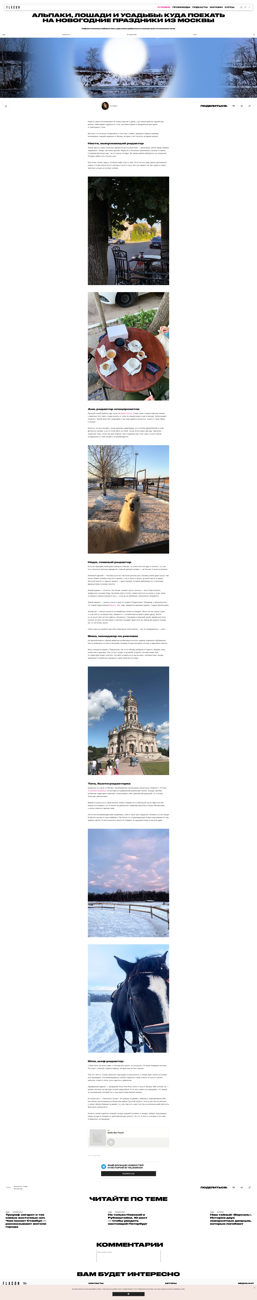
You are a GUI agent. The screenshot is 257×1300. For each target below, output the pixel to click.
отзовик (164, 7)
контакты (96, 1283)
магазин (216, 7)
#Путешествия (18, 1189)
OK (128, 1294)
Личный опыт (66, 34)
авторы (171, 1283)
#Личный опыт (18, 1186)
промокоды (181, 7)
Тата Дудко (113, 106)
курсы (229, 7)
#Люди (25, 1186)
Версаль (112, 605)
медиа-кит (246, 1283)
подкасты (200, 7)
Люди (3, 34)
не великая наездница (97, 791)
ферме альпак (126, 413)
